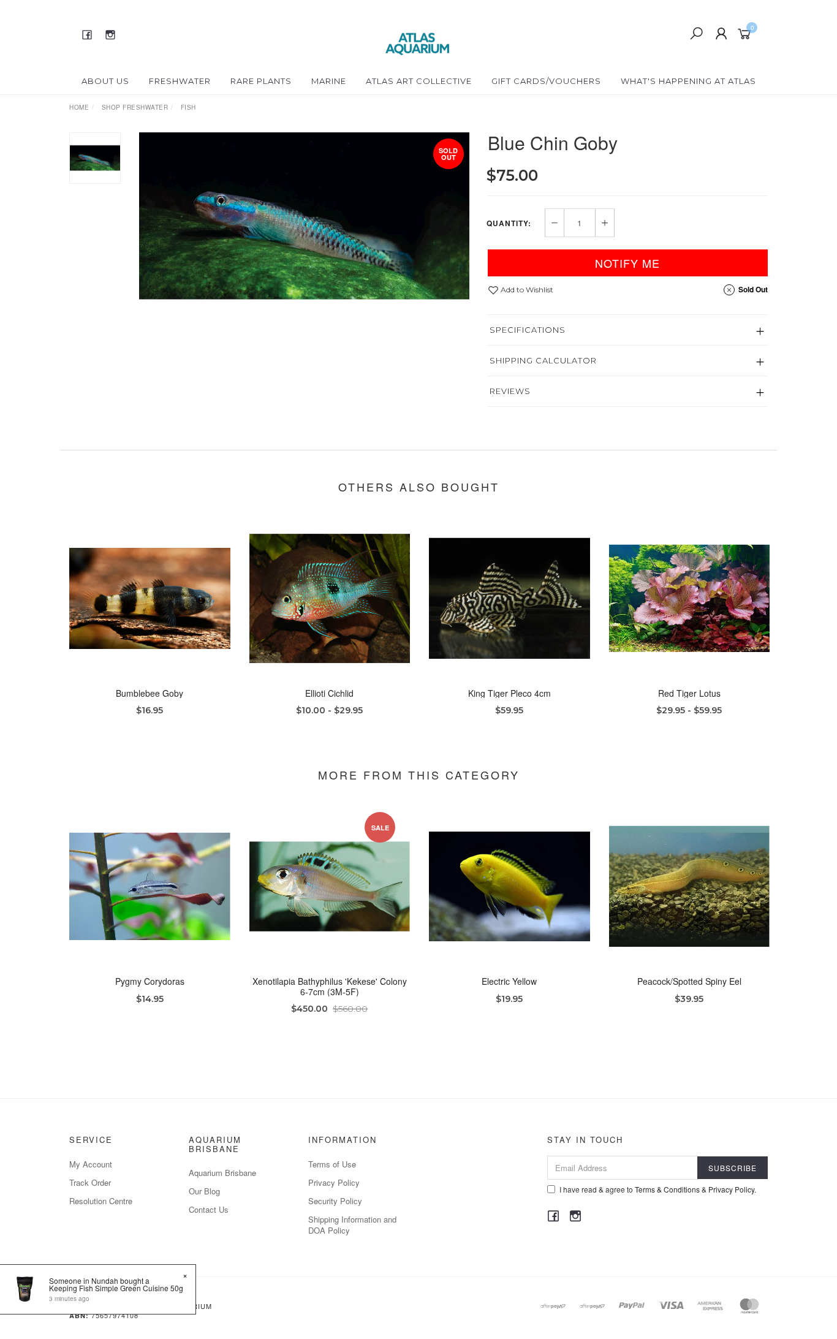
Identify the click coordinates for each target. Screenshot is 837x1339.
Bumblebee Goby (149, 693)
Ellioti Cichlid (329, 693)
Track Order (90, 1182)
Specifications (528, 330)
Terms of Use (332, 1164)
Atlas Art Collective (419, 81)
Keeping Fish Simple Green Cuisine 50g (116, 1288)
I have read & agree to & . (657, 1189)
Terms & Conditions (667, 1189)
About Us (105, 81)
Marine (328, 81)
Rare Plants (261, 81)
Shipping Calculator (543, 360)
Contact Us (209, 1209)
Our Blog (204, 1191)
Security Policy (335, 1201)
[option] (304, 216)
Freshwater (180, 81)
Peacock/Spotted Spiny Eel (689, 981)
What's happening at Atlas (688, 81)
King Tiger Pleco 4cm (509, 693)
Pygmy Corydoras (149, 981)
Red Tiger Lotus (689, 693)
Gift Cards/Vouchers (546, 81)
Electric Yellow (509, 981)
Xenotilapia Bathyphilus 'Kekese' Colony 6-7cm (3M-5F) (329, 986)
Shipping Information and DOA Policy (352, 1224)
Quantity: (509, 223)
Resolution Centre (100, 1201)
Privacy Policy (334, 1182)
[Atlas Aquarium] (417, 32)
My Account (90, 1164)
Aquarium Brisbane (222, 1172)
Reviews (510, 391)
